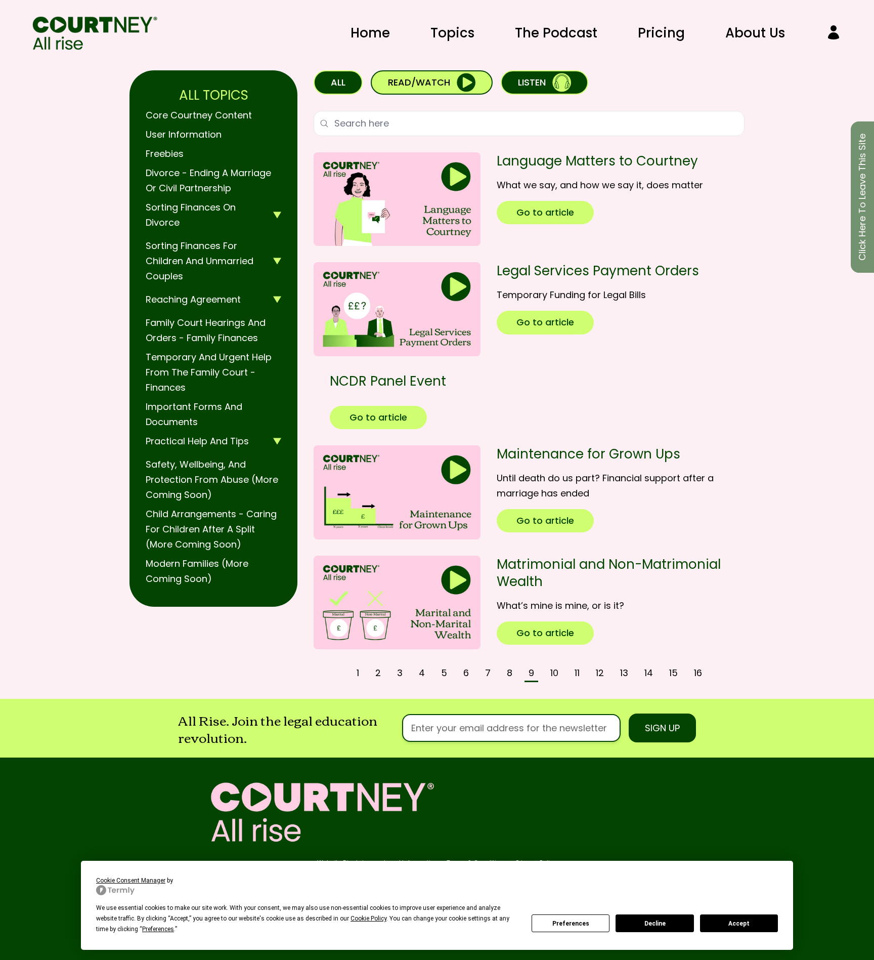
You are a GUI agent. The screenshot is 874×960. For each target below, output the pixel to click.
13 (624, 672)
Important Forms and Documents (194, 414)
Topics (452, 33)
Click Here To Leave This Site (862, 197)
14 (648, 672)
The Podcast (556, 33)
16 (698, 672)
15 (673, 672)
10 (554, 672)
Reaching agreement (193, 299)
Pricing (661, 33)
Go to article (545, 212)
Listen (532, 82)
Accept (739, 923)
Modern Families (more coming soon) (197, 571)
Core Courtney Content (199, 115)
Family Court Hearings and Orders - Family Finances (206, 330)
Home (370, 33)
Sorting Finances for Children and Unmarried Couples (199, 260)
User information (184, 134)
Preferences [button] (158, 929)
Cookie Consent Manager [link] (130, 880)
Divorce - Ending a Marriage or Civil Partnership (208, 180)
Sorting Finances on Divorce (191, 215)
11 (577, 672)
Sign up (662, 728)
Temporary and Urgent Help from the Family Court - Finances (209, 372)
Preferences (570, 923)
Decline (655, 923)
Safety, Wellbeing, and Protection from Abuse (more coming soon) (212, 479)
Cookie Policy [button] (368, 918)
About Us (755, 33)
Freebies (165, 153)
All (338, 82)
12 (600, 672)
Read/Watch (419, 82)
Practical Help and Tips (197, 441)
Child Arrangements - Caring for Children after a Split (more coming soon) (211, 529)
